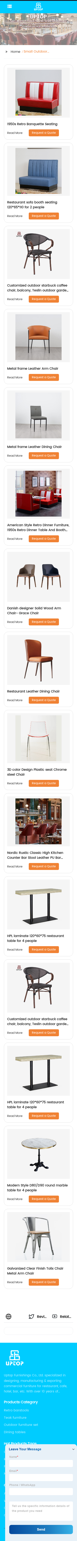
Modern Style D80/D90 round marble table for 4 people (37, 1188)
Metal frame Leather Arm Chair (32, 368)
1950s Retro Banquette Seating (32, 124)
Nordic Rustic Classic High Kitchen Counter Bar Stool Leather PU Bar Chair (35, 857)
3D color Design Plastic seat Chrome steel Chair (37, 772)
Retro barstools (16, 1410)
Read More (15, 133)
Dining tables (14, 1432)
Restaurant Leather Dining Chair (33, 691)
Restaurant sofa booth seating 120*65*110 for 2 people (32, 205)
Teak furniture (15, 1417)
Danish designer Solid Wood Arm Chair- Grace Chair (34, 611)
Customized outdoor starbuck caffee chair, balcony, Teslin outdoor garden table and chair (38, 290)
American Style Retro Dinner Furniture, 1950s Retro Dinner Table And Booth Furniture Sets (38, 530)
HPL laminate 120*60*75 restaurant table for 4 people (35, 938)
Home (15, 51)
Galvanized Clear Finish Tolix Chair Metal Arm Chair (35, 1271)
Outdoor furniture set (21, 1424)
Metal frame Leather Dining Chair (34, 447)
